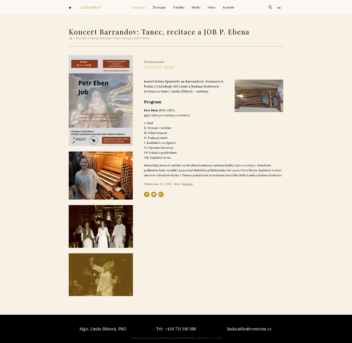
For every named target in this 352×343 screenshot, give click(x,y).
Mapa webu (159, 338)
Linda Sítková (90, 7)
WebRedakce (189, 338)
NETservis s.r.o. (205, 338)
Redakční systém (173, 338)
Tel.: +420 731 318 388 (176, 328)
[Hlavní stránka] (71, 38)
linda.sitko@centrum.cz (249, 328)
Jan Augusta (145, 338)
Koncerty (81, 38)
